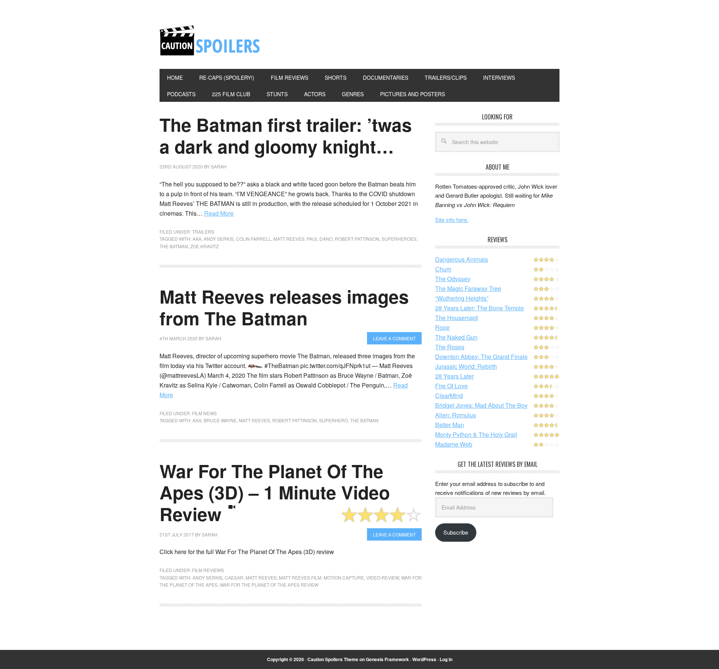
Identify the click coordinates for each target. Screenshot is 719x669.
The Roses (449, 347)
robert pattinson (357, 238)
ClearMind (449, 395)
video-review (382, 577)
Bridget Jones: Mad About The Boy (481, 405)
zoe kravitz (204, 246)
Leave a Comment (394, 338)
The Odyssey (452, 278)
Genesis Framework (387, 659)
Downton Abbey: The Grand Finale (481, 356)
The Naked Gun (456, 337)
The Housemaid (456, 317)
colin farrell (253, 238)
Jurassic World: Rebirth (466, 366)
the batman (174, 246)
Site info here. (451, 219)
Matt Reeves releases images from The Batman (284, 307)
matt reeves (288, 238)
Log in (446, 659)
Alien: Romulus (455, 415)
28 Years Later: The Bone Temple (479, 308)
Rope (442, 327)
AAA (196, 238)
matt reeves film (300, 577)
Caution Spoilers (210, 40)
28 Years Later (454, 376)
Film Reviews (208, 570)
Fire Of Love (451, 385)
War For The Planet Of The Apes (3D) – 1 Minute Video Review (275, 492)
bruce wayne (220, 420)
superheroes (399, 238)
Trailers (203, 231)
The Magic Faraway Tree (468, 288)
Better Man (449, 424)
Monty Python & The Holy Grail (476, 434)
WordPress (424, 659)
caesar (234, 577)
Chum (443, 269)
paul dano (320, 238)
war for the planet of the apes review (269, 584)
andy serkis (219, 238)
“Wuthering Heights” (461, 298)
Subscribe (455, 532)
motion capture (344, 577)
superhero (333, 420)
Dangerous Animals (461, 259)
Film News (204, 413)
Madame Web (453, 444)
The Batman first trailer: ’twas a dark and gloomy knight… (286, 135)
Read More (219, 213)
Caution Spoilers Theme (332, 659)
